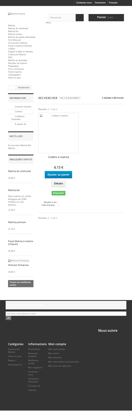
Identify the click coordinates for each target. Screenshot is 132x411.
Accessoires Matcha (17, 43)
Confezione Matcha (17, 54)
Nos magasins (35, 367)
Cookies (18, 111)
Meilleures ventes (21, 159)
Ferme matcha (15, 72)
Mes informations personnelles (63, 362)
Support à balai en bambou (20, 51)
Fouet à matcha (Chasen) (20, 46)
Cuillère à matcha (58, 157)
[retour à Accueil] (11, 88)
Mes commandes (56, 349)
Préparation (13, 66)
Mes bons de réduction (59, 366)
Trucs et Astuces (16, 69)
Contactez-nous (84, 2)
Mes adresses (55, 357)
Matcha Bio (25, 145)
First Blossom (14, 40)
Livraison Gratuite (22, 106)
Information (18, 98)
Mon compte (57, 344)
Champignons (14, 75)
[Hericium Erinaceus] (18, 260)
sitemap (32, 390)
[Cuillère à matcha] (58, 133)
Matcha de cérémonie (18, 28)
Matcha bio (13, 31)
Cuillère (11, 49)
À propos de (20, 124)
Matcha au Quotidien (17, 60)
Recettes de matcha (17, 63)
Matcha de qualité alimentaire (21, 37)
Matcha (11, 25)
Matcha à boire (15, 34)
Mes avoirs (53, 353)
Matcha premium (17, 222)
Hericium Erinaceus (18, 265)
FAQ (10, 57)
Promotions (34, 349)
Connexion (100, 2)
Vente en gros (14, 77)
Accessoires (14, 145)
